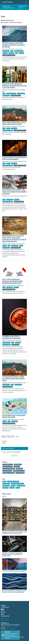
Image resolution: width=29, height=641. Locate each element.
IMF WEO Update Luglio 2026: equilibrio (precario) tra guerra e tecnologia (13, 45)
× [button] (18, 631)
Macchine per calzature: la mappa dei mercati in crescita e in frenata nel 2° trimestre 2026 (12, 554)
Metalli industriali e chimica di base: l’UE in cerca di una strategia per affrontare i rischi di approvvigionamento (14, 238)
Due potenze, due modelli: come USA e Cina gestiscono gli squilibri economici (14, 191)
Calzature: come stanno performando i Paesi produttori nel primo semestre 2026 (14, 532)
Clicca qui (14, 455)
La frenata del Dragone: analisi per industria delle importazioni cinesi (13, 378)
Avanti (17, 436)
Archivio (4, 496)
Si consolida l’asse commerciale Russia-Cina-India (13, 416)
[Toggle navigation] (26, 2)
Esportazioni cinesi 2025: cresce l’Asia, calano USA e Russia (14, 123)
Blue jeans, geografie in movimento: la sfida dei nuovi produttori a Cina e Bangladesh (14, 591)
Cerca (5, 441)
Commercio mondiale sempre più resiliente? (14, 571)
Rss (4, 443)
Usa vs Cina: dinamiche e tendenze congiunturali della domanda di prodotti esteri (12, 281)
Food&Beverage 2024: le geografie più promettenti (11, 337)
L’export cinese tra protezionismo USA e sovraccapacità (14, 158)
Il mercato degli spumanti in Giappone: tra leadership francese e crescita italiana (14, 85)
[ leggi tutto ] (7, 60)
